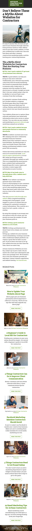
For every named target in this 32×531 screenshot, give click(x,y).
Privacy (18, 528)
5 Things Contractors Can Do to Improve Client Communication (16, 376)
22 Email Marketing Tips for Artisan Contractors (16, 506)
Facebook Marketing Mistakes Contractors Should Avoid (16, 419)
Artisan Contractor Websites (20, 328)
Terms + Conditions (10, 528)
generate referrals (20, 122)
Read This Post (16, 308)
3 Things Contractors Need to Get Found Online (16, 463)
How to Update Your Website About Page (16, 292)
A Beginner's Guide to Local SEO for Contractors (16, 334)
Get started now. (21, 260)
